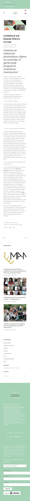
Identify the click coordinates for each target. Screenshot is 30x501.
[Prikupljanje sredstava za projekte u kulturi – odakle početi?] (15, 286)
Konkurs (5, 351)
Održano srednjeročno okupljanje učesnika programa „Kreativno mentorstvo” (14, 325)
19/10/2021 (13, 44)
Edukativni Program (8, 46)
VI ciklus (20, 224)
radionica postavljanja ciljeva (11, 224)
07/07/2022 (14, 301)
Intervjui (5, 348)
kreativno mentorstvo (13, 222)
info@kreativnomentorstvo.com (9, 4)
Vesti (14, 46)
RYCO (4, 356)
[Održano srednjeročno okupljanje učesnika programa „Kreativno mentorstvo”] (15, 312)
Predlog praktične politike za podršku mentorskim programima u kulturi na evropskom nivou (15, 271)
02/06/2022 (14, 329)
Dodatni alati (7, 343)
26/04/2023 (14, 275)
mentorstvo (7, 44)
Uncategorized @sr (8, 359)
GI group (6, 222)
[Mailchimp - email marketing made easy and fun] (11, 494)
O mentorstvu (7, 353)
